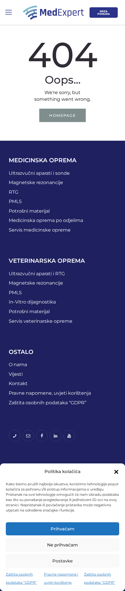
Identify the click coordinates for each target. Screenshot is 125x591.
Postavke (62, 561)
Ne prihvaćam (62, 545)
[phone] (14, 436)
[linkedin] (55, 436)
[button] (116, 472)
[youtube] (69, 436)
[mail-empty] (28, 436)
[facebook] (42, 436)
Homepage (62, 115)
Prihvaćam (62, 529)
